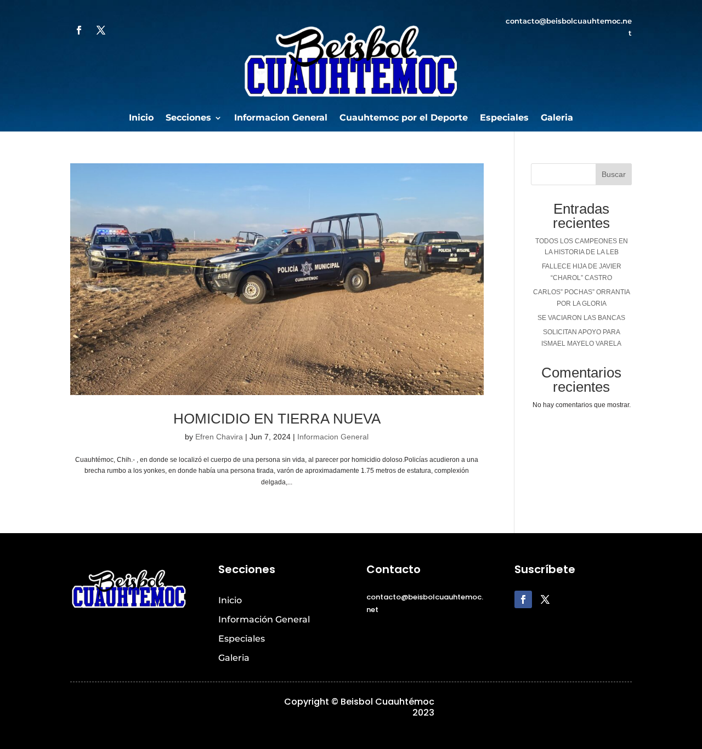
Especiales (504, 118)
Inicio (141, 118)
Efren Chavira (219, 436)
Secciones (188, 118)
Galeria (557, 118)
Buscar (614, 174)
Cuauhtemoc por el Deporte (403, 118)
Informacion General (280, 118)
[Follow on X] (101, 30)
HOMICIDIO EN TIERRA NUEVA (277, 418)
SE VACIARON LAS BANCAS (581, 318)
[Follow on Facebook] (79, 30)
